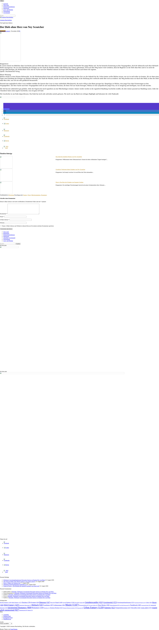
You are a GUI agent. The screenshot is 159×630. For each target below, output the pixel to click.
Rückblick (47, 607)
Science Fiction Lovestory (70, 607)
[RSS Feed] (6, 148)
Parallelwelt (135, 605)
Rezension (2, 31)
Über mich (6, 5)
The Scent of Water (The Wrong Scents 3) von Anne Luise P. (19, 581)
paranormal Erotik (145, 605)
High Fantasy (11, 605)
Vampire (109, 608)
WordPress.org (7, 619)
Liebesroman (59, 605)
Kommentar (3, 213)
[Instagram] (6, 130)
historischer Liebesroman (25, 605)
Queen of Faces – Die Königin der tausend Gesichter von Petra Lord (21, 586)
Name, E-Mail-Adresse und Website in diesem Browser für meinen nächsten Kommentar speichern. (28, 226)
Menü (2, 0)
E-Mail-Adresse (4, 219)
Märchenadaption (35, 195)
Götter (149, 602)
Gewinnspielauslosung (125, 602)
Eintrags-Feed (7, 616)
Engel (58, 602)
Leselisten (48, 605)
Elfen (53, 602)
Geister (82, 602)
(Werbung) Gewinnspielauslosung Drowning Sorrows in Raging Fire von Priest (24, 580)
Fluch (29, 195)
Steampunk (80, 607)
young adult (146, 608)
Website (2, 223)
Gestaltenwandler (94, 602)
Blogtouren (6, 233)
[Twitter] (6, 123)
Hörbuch (37, 605)
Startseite (5, 3)
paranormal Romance (20, 607)
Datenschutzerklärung (9, 6)
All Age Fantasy (5, 602)
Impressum (6, 8)
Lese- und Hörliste (8, 9)
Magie (72, 604)
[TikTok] (6, 140)
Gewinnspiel (6, 12)
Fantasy (25, 195)
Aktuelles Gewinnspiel (9, 238)
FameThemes (13, 629)
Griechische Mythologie (140, 602)
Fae (64, 602)
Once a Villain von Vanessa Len (11, 583)
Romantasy (44, 195)
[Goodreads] (6, 136)
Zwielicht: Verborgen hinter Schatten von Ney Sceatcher (70, 169)
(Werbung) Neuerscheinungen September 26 (15, 584)
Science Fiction (56, 608)
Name (2, 216)
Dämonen (44, 602)
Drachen (26, 602)
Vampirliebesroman (123, 608)
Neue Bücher (103, 605)
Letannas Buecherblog (6, 20)
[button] (6, 109)
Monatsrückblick (84, 605)
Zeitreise (30, 610)
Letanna (7, 31)
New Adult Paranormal (124, 605)
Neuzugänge (6, 11)
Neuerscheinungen (114, 605)
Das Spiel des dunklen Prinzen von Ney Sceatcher (69, 156)
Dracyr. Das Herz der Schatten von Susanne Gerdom (69, 182)
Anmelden (6, 614)
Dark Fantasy (17, 602)
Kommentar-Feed (8, 617)
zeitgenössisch (23, 610)
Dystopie (35, 602)
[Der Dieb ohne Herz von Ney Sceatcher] (10, 60)
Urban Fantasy (94, 607)
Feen (77, 602)
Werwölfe (135, 608)
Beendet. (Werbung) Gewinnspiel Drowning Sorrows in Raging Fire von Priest (32, 591)
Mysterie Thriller (93, 605)
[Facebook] (6, 119)
